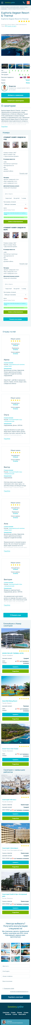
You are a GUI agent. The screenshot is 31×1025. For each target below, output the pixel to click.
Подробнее (15, 671)
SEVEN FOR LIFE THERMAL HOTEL (13, 653)
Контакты (8, 1014)
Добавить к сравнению (15, 95)
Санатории (6, 1012)
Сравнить (15, 667)
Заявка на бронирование (15, 221)
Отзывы (26, 1012)
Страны (13, 1012)
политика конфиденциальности (19, 991)
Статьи (15, 1014)
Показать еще (16, 615)
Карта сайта (22, 1014)
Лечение (19, 1012)
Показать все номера (15, 319)
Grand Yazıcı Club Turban (10, 749)
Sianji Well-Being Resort (9, 701)
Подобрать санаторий (15, 997)
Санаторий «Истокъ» (9, 799)
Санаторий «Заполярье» (10, 848)
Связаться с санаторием (15, 100)
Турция (28, 80)
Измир (28, 82)
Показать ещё (23, 173)
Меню (2, 3)
